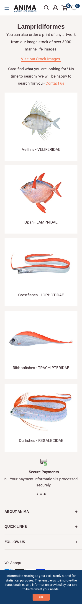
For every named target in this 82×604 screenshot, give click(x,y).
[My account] (55, 7)
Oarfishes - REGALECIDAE (41, 440)
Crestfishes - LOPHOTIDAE (41, 295)
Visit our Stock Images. (41, 59)
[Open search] (46, 7)
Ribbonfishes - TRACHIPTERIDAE (41, 367)
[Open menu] (7, 8)
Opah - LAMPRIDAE (41, 222)
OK (41, 597)
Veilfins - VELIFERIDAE (41, 149)
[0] (64, 7)
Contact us (55, 83)
